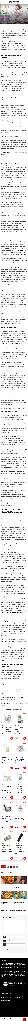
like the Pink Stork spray (11, 622)
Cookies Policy (5, 1013)
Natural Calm (10, 631)
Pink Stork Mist (18, 366)
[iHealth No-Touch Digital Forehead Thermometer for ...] (20, 837)
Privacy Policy (5, 1008)
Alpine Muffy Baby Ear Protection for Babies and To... (7, 848)
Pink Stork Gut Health (14, 202)
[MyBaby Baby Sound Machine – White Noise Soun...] (7, 748)
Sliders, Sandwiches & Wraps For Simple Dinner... (20, 902)
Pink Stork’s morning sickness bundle (11, 156)
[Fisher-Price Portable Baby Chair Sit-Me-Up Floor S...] (20, 748)
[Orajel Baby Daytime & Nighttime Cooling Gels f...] (20, 778)
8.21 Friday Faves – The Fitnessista (20, 886)
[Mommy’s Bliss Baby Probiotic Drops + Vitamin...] (20, 719)
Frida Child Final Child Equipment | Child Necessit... (7, 789)
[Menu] (1, 2)
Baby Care (4, 725)
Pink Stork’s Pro (14, 308)
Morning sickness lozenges (8, 436)
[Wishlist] (10, 1019)
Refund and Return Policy (7, 1011)
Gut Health (24, 308)
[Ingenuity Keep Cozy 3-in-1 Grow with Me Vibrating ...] (7, 719)
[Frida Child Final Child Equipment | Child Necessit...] (7, 778)
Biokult (13, 252)
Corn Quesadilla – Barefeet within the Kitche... (6, 902)
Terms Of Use (5, 1004)
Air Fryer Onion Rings (6, 886)
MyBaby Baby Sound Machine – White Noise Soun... (7, 760)
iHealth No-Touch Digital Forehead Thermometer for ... (20, 849)
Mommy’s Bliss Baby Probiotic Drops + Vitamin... (20, 730)
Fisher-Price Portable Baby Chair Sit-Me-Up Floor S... (20, 760)
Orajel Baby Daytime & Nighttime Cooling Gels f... (20, 789)
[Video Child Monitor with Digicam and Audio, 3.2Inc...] (7, 808)
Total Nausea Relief (21, 475)
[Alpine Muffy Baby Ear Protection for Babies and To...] (7, 837)
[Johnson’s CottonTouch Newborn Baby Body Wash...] (20, 808)
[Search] (26, 2)
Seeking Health (21, 250)
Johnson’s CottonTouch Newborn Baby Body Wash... (20, 819)
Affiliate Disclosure (6, 1006)
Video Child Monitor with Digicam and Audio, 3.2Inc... (6, 819)
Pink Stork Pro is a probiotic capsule (13, 164)
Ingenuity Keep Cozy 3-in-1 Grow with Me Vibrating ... (7, 730)
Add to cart (11, 738)
